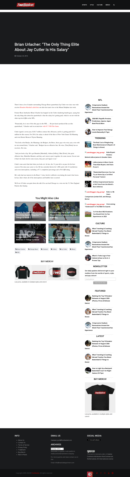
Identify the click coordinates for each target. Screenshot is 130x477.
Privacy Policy (22, 447)
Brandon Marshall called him (29, 107)
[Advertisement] (65, 77)
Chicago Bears (34, 249)
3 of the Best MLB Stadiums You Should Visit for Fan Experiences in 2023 (103, 214)
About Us (21, 440)
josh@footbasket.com (64, 440)
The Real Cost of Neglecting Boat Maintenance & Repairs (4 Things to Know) (104, 145)
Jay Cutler (64, 249)
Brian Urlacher (21, 249)
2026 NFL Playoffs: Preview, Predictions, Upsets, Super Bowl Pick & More (101, 121)
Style (92, 5)
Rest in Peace (22, 455)
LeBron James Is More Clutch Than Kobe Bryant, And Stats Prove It (103, 164)
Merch (108, 5)
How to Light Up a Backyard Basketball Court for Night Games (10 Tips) (102, 370)
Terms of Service (23, 445)
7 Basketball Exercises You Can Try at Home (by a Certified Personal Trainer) (104, 174)
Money (73, 249)
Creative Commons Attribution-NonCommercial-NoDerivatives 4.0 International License (100, 456)
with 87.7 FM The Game (51, 126)
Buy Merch (21, 452)
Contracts (45, 249)
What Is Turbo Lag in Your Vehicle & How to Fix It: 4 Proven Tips (101, 258)
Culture (99, 5)
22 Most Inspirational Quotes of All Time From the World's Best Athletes (103, 184)
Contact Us (21, 443)
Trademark (22, 450)
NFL (18, 252)
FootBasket (35, 473)
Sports (84, 5)
